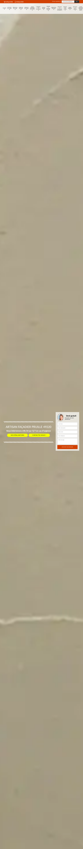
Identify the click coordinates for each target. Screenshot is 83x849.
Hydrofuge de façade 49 (21, 8)
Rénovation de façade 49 (53, 8)
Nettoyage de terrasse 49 (75, 9)
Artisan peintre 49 (43, 8)
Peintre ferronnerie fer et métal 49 (32, 9)
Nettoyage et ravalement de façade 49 (59, 9)
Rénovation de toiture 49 (15, 8)
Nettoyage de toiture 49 (9, 8)
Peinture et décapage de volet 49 (48, 8)
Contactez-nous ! (39, 435)
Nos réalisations (17, 435)
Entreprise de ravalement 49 (38, 9)
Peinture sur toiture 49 (65, 9)
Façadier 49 (4, 9)
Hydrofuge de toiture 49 (26, 8)
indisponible (9, 2)
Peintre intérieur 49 (70, 8)
